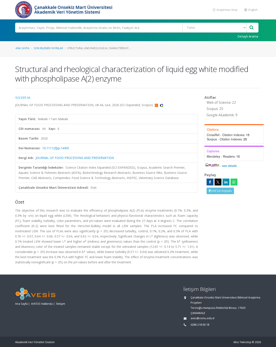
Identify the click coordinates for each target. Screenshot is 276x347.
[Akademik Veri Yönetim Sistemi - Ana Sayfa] (24, 9)
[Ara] (251, 28)
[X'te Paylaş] (218, 182)
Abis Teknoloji (242, 342)
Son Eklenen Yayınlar (48, 48)
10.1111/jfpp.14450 (55, 148)
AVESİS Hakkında (42, 304)
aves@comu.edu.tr (203, 318)
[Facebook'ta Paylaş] (210, 182)
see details (229, 165)
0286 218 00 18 (200, 325)
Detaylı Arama (247, 36)
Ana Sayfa (22, 48)
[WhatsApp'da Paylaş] (234, 182)
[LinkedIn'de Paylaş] (226, 182)
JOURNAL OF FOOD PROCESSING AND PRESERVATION (75, 158)
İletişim (60, 304)
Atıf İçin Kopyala (222, 191)
